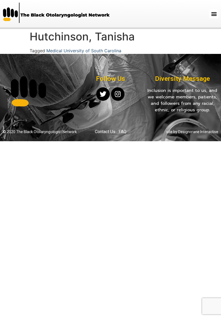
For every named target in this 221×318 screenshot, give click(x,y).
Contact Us (105, 131)
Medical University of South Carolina (83, 50)
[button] (213, 13)
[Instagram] (118, 94)
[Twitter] (103, 94)
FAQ (122, 131)
